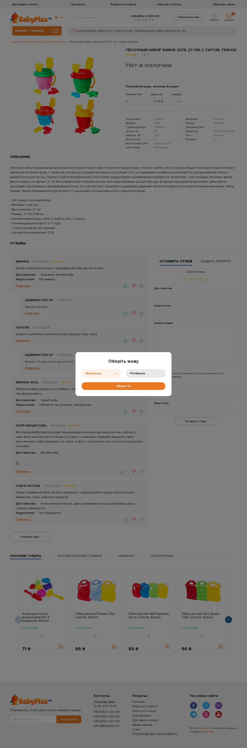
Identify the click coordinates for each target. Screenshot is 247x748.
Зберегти (123, 386)
